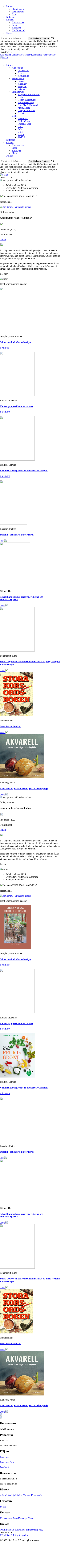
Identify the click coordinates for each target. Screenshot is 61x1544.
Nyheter (27, 54)
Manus (15, 153)
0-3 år (20, 126)
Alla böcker (6, 54)
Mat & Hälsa (24, 108)
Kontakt (9, 19)
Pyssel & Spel (24, 124)
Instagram (4, 1457)
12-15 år (22, 137)
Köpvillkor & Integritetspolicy (29, 1529)
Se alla (3, 1506)
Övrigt (21, 113)
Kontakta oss (18, 22)
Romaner (22, 81)
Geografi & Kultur (26, 110)
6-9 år (20, 132)
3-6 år (20, 129)
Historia (21, 97)
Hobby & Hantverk (27, 100)
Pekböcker (23, 118)
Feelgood (22, 86)
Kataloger (16, 27)
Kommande (37, 54)
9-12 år (21, 134)
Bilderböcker (24, 121)
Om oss (9, 33)
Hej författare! (18, 30)
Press (14, 25)
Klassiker (22, 83)
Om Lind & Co (7, 1529)
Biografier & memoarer (29, 94)
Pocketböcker (49, 54)
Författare (10, 17)
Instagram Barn (7, 1462)
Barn (14, 14)
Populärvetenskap (26, 102)
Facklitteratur (18, 11)
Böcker (9, 6)
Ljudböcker (17, 54)
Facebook (4, 1467)
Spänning (22, 89)
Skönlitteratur (18, 9)
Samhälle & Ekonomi (28, 105)
